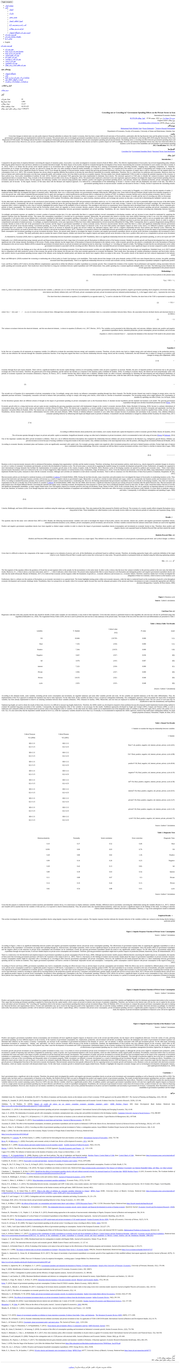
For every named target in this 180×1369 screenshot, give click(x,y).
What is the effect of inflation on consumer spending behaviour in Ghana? (63, 1191)
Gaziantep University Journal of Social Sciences (134, 1113)
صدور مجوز (13, 17)
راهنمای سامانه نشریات (13, 37)
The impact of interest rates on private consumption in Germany (37, 1249)
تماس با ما (8, 39)
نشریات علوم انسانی (12, 55)
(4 (98, 1223)
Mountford (5, 1304)
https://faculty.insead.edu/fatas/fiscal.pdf (140, 1203)
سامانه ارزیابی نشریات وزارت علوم (17, 77)
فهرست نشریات (10, 35)
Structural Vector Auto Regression (163, 151)
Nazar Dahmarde (148, 128)
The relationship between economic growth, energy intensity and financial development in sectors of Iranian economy (86, 1207)
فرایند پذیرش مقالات (16, 29)
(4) (77, 1322)
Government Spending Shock (142, 151)
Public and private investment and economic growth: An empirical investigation (57, 1294)
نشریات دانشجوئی (11, 63)
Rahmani (167, 435)
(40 (172, 1207)
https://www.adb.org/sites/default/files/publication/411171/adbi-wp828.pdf (26, 1106)
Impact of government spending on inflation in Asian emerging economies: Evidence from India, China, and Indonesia (55, 1315)
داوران (11, 13)
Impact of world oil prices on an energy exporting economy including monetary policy (71, 1104)
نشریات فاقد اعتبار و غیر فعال (15, 65)
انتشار (11, 10)
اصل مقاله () (137, 118)
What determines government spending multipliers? (49, 1180)
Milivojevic (14, 1141)
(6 (79, 1304)
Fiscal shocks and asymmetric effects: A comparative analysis (68, 1326)
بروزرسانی (5, 90)
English (7, 42)
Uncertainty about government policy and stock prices (41, 1322)
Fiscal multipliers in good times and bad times (47, 1120)
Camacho (15, 1138)
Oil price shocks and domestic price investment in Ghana (53, 1350)
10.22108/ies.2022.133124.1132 (148, 123)
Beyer (3, 1141)
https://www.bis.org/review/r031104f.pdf (15, 1134)
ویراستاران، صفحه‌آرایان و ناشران (16, 81)
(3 (83, 1177)
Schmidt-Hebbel (18, 1155)
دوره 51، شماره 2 (169, 118)
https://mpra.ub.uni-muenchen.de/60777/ (137, 1350)
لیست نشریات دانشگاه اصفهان (19, 33)
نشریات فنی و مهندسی (13, 59)
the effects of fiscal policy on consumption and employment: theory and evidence (48, 1203)
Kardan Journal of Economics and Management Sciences (102, 1301)
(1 (84, 1141)
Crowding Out (126, 151)
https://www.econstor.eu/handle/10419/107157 (137, 1249)
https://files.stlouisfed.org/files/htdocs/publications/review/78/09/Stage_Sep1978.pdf (93, 1343)
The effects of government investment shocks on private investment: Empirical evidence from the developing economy (53, 1297)
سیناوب (71, 1367)
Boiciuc (4, 1148)
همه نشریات (9, 49)
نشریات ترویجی (10, 61)
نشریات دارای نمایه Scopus (14, 51)
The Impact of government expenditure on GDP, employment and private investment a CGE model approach (50, 1219)
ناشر (6, 8)
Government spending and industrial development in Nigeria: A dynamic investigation (69, 1265)
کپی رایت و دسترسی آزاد (17, 25)
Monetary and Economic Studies (87, 1280)
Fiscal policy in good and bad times (35, 1161)
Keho (168, 402)
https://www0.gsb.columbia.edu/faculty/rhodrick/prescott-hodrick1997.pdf (26, 1262)
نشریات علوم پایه (11, 57)
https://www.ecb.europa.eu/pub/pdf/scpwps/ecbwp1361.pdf (46, 1173)
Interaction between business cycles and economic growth (57, 1280)
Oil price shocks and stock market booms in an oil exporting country (40, 1145)
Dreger (160, 435)
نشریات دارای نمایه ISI (13, 53)
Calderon (57, 477)
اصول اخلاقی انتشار (16, 21)
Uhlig (15, 1304)
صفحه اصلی (9, 6)
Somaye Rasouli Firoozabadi (165, 128)
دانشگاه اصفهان (10, 74)
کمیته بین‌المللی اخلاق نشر (14, 79)
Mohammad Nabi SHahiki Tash (131, 128)
